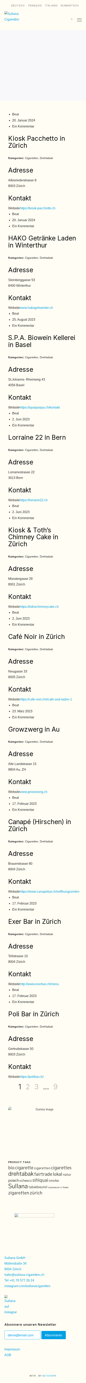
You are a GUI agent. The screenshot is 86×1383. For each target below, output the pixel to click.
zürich (36, 1193)
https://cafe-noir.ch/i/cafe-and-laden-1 (46, 699)
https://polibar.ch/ (32, 1076)
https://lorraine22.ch (34, 500)
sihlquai (40, 1180)
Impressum (12, 1349)
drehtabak (21, 1174)
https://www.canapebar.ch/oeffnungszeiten (49, 891)
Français (35, 5)
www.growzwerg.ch (33, 792)
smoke (54, 1180)
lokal (57, 1174)
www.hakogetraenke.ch (36, 307)
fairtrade (43, 1174)
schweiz (25, 1180)
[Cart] (67, 20)
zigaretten (18, 1193)
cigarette (24, 1168)
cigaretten (42, 1168)
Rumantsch (70, 5)
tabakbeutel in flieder (58, 1187)
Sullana (18, 1186)
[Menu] (77, 20)
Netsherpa (49, 1376)
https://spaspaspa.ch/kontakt (40, 407)
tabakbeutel (37, 1187)
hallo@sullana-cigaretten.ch (24, 1274)
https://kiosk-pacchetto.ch (37, 208)
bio (11, 1168)
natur (67, 1174)
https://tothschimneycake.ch (39, 606)
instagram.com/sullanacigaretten (27, 1286)
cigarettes (61, 1168)
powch (13, 1181)
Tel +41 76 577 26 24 (19, 1280)
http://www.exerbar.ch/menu (39, 984)
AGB (7, 1355)
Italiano (51, 5)
